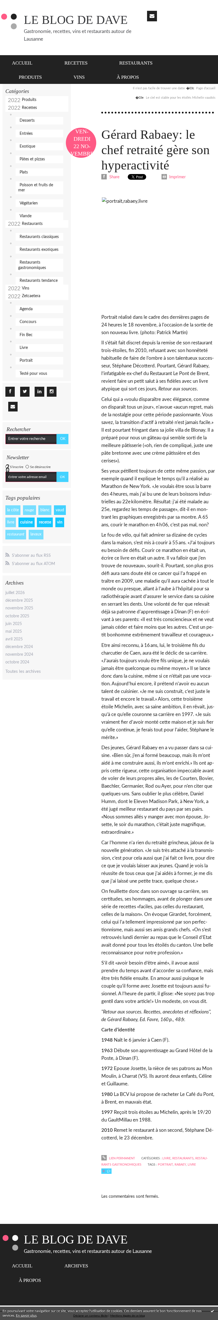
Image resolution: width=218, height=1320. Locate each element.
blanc (45, 510)
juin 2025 (13, 624)
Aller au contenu (18, 5)
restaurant (15, 534)
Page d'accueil (205, 88)
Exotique (27, 146)
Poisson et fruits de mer (35, 187)
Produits (30, 77)
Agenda (26, 309)
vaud (60, 510)
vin (59, 522)
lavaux (35, 534)
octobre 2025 (17, 616)
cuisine (26, 522)
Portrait (26, 361)
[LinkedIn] (39, 392)
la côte (13, 510)
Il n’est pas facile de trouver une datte (159, 88)
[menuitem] (25, 62)
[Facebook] (10, 392)
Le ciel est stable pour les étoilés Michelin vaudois (180, 97)
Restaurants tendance (39, 281)
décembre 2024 (19, 647)
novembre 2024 (19, 655)
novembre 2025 (19, 608)
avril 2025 (14, 639)
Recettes (75, 63)
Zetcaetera (31, 296)
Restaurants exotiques (39, 250)
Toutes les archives (23, 671)
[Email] (152, 16)
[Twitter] (25, 392)
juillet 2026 (15, 593)
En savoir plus (26, 1315)
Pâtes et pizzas (32, 159)
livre (10, 522)
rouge (29, 510)
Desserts (27, 121)
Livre (24, 348)
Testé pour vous (33, 374)
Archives (76, 1266)
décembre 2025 (19, 601)
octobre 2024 (17, 662)
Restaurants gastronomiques (32, 265)
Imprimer (177, 177)
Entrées (26, 134)
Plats (24, 172)
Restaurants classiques (39, 237)
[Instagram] (51, 392)
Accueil (22, 63)
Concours (28, 322)
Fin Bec (26, 335)
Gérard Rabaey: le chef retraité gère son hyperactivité (155, 149)
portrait (165, 1164)
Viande (26, 216)
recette (45, 522)
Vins (79, 77)
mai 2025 (13, 632)
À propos (128, 77)
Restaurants (135, 63)
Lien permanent (121, 1158)
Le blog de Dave (76, 19)
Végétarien (29, 203)
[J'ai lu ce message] (212, 1311)
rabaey (180, 1164)
